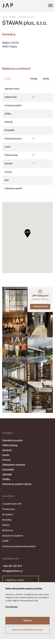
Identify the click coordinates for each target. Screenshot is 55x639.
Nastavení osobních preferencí (27, 630)
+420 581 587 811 (12, 566)
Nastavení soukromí (12, 536)
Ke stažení (7, 514)
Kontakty (7, 520)
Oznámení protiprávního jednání (18, 546)
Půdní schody (10, 445)
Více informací (11, 607)
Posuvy (6, 460)
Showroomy (8, 509)
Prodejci (12, 17)
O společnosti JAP (11, 504)
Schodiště (8, 469)
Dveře (5, 455)
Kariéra (6, 525)
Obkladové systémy (13, 465)
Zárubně (7, 450)
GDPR (5, 541)
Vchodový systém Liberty (16, 484)
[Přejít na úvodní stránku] (7, 5)
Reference (7, 530)
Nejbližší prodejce (15, 580)
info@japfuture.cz (12, 571)
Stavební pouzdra (12, 440)
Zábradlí (7, 474)
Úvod (4, 17)
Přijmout (27, 621)
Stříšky (6, 479)
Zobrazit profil (40, 306)
